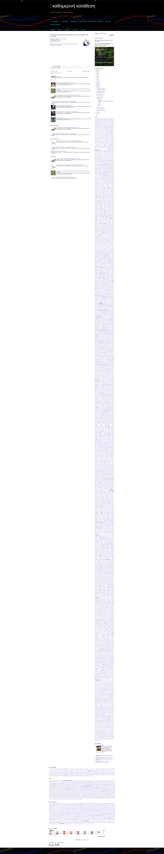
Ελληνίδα (67, 29)
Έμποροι (112, 314)
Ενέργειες (103, 316)
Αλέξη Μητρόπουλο (105, 168)
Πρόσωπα (101, 555)
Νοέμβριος (100, 482)
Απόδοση (100, 193)
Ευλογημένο (96, 343)
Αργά (101, 197)
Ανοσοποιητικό (110, 183)
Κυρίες (113, 421)
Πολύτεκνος (112, 539)
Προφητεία (96, 558)
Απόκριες (96, 194)
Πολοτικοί (96, 539)
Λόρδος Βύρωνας (111, 434)
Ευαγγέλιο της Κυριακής (99, 341)
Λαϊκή (98, 427)
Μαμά (113, 439)
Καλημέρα (54, 68)
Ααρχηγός (96, 146)
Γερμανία (96, 237)
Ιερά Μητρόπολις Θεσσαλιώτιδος (106, 371)
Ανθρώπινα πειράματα (106, 182)
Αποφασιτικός (100, 196)
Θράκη (102, 366)
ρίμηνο (111, 564)
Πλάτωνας (99, 530)
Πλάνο (104, 529)
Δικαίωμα (100, 277)
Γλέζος (98, 251)
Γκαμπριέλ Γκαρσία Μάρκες (99, 250)
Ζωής (100, 353)
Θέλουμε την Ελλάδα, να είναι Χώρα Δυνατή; (63, 105)
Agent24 (100, 21)
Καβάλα (106, 382)
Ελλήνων (100, 312)
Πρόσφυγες (96, 554)
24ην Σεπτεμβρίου (106, 132)
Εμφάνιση (99, 315)
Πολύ (98, 539)
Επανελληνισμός (97, 326)
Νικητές (107, 478)
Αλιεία (101, 169)
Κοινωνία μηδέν (105, 407)
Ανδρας (110, 178)
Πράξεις (105, 543)
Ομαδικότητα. (97, 494)
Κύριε (101, 421)
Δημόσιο (101, 265)
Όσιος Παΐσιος (101, 502)
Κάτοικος (99, 399)
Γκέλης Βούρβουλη (106, 250)
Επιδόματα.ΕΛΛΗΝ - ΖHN (99, 327)
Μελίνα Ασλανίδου (100, 451)
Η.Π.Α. (109, 354)
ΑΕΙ (113, 161)
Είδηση (99, 291)
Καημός (96, 383)
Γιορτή (102, 246)
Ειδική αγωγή (103, 291)
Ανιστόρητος (100, 183)
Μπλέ (110, 470)
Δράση (110, 280)
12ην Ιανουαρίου (111, 120)
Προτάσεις (96, 556)
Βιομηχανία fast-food (111, 220)
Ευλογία (100, 343)
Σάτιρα (111, 568)
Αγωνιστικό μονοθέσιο (98, 161)
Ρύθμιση (108, 565)
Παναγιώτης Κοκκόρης (98, 508)
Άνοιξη (106, 183)
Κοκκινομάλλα (101, 409)
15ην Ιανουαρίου (101, 123)
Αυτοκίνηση (101, 211)
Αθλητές (101, 164)
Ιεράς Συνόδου (100, 373)
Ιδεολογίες (99, 370)
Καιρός (106, 385)
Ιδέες (113, 369)
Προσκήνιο (104, 552)
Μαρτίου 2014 (99, 108)
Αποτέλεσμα (109, 195)
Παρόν (102, 519)
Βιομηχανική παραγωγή (98, 222)
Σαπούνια (108, 567)
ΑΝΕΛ (113, 180)
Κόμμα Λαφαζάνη (111, 410)
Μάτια (100, 447)
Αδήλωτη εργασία (104, 161)
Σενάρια (99, 572)
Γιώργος (113, 246)
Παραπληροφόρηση (98, 516)
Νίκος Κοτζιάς (99, 480)
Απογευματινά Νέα (101, 192)
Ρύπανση (111, 565)
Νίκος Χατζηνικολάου (98, 481)
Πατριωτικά (108, 521)
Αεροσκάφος (96, 163)
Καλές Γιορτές (107, 387)
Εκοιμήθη (96, 296)
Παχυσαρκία (112, 522)
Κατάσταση (112, 397)
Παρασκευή (107, 516)
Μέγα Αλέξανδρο (106, 448)
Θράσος (105, 366)
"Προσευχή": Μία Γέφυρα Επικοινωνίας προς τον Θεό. (65, 82)
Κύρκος (100, 422)
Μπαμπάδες (96, 469)
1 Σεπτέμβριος (109, 118)
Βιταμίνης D (105, 224)
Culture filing (82, 21)
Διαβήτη (109, 267)
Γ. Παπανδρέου (102, 232)
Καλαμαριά (103, 387)
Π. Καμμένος (97, 505)
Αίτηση (107, 165)
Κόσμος (106, 412)
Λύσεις (99, 435)
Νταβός (98, 484)
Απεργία (112, 190)
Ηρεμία (96, 358)
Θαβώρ (106, 358)
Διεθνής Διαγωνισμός (102, 275)
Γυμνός (103, 253)
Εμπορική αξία (102, 314)
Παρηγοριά (108, 518)
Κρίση (103, 415)
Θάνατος (99, 359)
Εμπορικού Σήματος (108, 314)
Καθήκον (96, 384)
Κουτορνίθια (99, 414)
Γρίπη (99, 253)
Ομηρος (100, 494)
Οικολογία (105, 490)
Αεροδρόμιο (104, 162)
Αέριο (100, 162)
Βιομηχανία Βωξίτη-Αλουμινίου (99, 219)
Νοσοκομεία (108, 483)
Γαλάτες (113, 232)
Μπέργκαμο (103, 470)
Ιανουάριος (109, 368)
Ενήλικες (107, 316)
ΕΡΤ (113, 338)
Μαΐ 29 (99, 99)
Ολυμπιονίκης (104, 493)
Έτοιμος (113, 340)
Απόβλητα (102, 191)
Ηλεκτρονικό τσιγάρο (98, 356)
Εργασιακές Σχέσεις (98, 337)
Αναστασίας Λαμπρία (110, 176)
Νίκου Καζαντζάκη (104, 481)
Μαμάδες (96, 440)
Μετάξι (103, 453)
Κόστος (110, 412)
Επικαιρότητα (112, 327)
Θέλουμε (113, 360)
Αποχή (108, 196)
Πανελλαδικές (104, 508)
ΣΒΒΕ (98, 569)
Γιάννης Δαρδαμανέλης (98, 245)
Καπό (95, 394)
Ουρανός (96, 504)
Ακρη (99, 166)
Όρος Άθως (106, 500)
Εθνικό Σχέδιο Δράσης (102, 290)
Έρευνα (99, 338)
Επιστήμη (96, 330)
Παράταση (100, 517)
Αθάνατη (112, 163)
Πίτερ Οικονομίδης (97, 529)
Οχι (108, 504)
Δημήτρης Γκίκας (111, 261)
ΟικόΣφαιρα (109, 491)
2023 (97, 73)
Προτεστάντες (100, 557)
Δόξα (98, 279)
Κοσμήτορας (102, 412)
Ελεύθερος (96, 303)
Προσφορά (108, 553)
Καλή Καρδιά (112, 387)
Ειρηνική (113, 292)
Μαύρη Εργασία (104, 447)
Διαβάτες (106, 267)
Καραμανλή (106, 394)
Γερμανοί (112, 237)
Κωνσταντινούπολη (103, 423)
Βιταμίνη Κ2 (97, 224)
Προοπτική (107, 551)
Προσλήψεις (96, 553)
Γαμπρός (112, 233)
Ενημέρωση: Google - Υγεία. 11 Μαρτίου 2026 (59, 151)
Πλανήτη (101, 529)
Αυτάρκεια (96, 210)
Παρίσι (96, 519)
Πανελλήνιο (108, 508)
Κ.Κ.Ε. (100, 382)
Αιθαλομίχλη (112, 164)
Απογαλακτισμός (106, 191)
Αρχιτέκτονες (105, 205)
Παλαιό (106, 507)
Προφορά (103, 558)
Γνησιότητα (96, 252)
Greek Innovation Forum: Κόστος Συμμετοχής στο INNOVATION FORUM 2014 (69, 164)
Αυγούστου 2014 (100, 94)
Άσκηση (99, 206)
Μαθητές (101, 437)
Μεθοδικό (96, 450)
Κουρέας (96, 414)
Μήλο (101, 455)
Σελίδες (96, 571)
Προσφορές (112, 553)
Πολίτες (109, 533)
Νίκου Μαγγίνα (109, 481)
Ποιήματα (109, 532)
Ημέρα (113, 356)
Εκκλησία (107, 294)
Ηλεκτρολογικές (103, 355)
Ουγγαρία (104, 503)
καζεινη (113, 382)
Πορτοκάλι (107, 541)
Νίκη (104, 478)
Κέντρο (105, 400)
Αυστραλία (109, 209)
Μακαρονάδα (108, 438)
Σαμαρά (96, 567)
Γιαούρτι (111, 245)
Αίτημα (102, 165)
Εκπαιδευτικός (105, 297)
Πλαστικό (109, 529)
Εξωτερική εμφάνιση (105, 324)
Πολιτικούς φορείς (97, 538)
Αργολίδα (106, 197)
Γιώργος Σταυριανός (103, 248)
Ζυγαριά (96, 352)
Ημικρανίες (103, 357)
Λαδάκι (106, 426)
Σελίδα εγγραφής (111, 570)
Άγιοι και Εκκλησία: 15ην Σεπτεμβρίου (105, 150)
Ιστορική (99, 379)
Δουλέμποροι (105, 279)
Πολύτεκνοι (108, 539)
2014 (97, 86)
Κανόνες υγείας (97, 393)
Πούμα (104, 542)
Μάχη (113, 447)
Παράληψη (101, 515)
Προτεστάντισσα (105, 557)
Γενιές (103, 235)
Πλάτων (96, 530)
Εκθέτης (104, 294)
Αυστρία (113, 209)
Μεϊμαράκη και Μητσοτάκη (102, 450)
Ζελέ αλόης (103, 351)
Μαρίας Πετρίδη (102, 442)
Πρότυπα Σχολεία (111, 557)
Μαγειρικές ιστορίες (110, 435)
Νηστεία (100, 478)
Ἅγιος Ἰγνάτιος (109, 153)
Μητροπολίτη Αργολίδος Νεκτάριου (100, 456)
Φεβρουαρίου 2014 (100, 110)
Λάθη (108, 426)
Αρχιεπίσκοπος (100, 205)
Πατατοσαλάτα (97, 520)
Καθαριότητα (100, 383)
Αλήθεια (96, 169)
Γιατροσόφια (96, 246)
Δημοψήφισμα (102, 267)
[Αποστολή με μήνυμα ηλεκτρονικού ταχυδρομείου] (54, 66)
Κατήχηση (96, 399)
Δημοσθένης (112, 264)
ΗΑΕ (113, 354)
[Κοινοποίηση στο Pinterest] (59, 66)
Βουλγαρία (112, 225)
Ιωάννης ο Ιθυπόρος (107, 380)
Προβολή (102, 545)
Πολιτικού (108, 537)
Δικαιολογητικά (103, 276)
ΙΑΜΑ (107, 368)
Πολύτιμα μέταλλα (101, 540)
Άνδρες (96, 180)
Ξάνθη (96, 485)
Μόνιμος (96, 466)
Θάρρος (110, 359)
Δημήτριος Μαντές (111, 262)
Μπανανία (103, 469)
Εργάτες (106, 337)
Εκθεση (99, 294)
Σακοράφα (104, 566)
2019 (97, 79)
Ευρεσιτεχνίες (103, 343)
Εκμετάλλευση (110, 295)
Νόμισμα (104, 482)
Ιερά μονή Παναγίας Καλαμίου (107, 372)
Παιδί (99, 506)
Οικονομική (100, 491)
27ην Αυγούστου (101, 135)
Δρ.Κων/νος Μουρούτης (104, 280)
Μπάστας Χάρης (111, 469)
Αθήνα (98, 164)
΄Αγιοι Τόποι (104, 118)
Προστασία (104, 553)
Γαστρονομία (97, 234)
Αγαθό (99, 146)
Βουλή (107, 226)
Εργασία (96, 336)
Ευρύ (106, 343)
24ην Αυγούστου (99, 132)
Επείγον (103, 326)
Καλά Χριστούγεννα (108, 386)
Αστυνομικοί (108, 206)
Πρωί (110, 559)
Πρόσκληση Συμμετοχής (110, 552)
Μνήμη (109, 464)
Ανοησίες (103, 183)
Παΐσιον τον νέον (108, 506)
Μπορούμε (112, 470)
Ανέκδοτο (110, 180)
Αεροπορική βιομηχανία (110, 162)
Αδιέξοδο (109, 161)
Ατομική (113, 208)
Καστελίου (101, 396)
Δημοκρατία (104, 263)
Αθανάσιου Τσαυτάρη (107, 163)
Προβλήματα (112, 544)
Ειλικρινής (104, 292)
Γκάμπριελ (112, 249)
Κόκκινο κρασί (97, 409)
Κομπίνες (109, 411)
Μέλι (95, 451)
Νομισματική (112, 482)
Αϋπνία (107, 209)
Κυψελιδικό (107, 422)
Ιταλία (106, 379)
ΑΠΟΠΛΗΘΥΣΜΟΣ (97, 195)
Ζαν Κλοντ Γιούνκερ (98, 351)
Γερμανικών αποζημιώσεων (102, 237)
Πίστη (101, 528)
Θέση (98, 365)
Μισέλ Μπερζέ (102, 464)
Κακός (100, 386)
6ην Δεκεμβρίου (101, 143)
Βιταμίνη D (101, 224)
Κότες (113, 412)
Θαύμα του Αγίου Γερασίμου (99, 360)
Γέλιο (106, 234)
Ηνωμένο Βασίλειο (107, 357)
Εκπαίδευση (104, 296)
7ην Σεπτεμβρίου (111, 143)
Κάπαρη (107, 393)
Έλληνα (96, 304)
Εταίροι (108, 340)
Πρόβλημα (108, 544)
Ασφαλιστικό (100, 208)
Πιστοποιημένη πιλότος (108, 528)
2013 (97, 112)
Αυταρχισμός (101, 210)
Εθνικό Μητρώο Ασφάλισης (107, 289)
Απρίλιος (96, 197)
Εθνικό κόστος (100, 289)
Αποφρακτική (104, 196)
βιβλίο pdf (99, 218)
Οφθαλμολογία (105, 504)
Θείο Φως (107, 360)
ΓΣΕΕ (101, 253)
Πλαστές (106, 529)
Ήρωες (101, 358)
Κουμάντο (107, 413)
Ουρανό (113, 503)
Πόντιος (110, 540)
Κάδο (111, 382)
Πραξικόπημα (112, 543)
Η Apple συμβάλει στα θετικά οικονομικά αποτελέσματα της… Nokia (67, 95)
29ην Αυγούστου (109, 137)
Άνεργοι (110, 181)
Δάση (111, 254)
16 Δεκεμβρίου (112, 123)
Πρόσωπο (112, 555)
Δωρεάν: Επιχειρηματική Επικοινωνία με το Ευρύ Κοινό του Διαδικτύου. (64, 101)
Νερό (102, 477)
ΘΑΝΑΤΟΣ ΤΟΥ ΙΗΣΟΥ (105, 359)
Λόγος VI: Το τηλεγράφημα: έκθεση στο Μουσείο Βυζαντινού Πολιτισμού (64, 177)
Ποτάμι (98, 542)
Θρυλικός (96, 367)
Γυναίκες (108, 253)
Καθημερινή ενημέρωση (110, 384)
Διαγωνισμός (97, 268)
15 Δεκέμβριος (97, 123)
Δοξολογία (100, 279)
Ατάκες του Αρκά (105, 208)
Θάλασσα (109, 358)
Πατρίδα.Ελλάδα (97, 521)
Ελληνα (113, 303)
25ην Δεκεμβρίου (101, 133)
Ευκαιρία (113, 342)
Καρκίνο (103, 395)
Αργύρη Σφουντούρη (111, 197)
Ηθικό (98, 355)
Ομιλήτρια (103, 494)
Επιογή (109, 329)
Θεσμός (100, 365)
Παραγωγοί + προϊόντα (99, 513)
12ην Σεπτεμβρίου (98, 121)
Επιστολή (96, 331)
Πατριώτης (105, 521)
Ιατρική (99, 369)
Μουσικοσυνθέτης (97, 468)
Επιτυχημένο (109, 331)
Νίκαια (103, 478)
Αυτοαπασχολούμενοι (111, 210)
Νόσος (111, 483)
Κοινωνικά (109, 407)
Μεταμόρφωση (108, 452)
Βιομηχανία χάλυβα (104, 220)
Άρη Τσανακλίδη (109, 198)
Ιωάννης (109, 379)
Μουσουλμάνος (107, 468)
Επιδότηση (105, 327)
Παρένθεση (104, 518)
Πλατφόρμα (112, 529)
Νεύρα (104, 477)
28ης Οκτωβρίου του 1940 (103, 137)
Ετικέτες (110, 340)
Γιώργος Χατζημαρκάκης (110, 248)
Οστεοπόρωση (100, 503)
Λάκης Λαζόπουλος (108, 427)
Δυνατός (96, 282)
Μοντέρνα (103, 466)
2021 (97, 76)
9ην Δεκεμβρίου (109, 144)
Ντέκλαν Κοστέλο (107, 484)
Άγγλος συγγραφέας (98, 147)
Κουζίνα (104, 413)
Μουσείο (113, 466)
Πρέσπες (96, 544)
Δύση (104, 282)
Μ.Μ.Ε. (106, 435)
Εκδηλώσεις (108, 293)
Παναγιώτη (112, 507)
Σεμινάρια (102, 571)
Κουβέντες (100, 413)
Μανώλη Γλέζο (105, 440)
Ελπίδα (103, 312)
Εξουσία (113, 323)
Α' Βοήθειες (105, 145)
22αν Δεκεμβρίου (103, 130)
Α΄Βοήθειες (112, 145)
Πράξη (108, 543)
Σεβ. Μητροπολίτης (106, 569)
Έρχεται (96, 339)
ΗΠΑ (111, 357)
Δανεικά (102, 254)
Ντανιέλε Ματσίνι (102, 484)
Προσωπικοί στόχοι (107, 555)
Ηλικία (106, 356)
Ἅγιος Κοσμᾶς (100, 154)
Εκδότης (96, 294)
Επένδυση (107, 326)
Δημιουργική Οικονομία (98, 263)
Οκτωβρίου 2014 (100, 91)
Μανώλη (101, 440)
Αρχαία (110, 203)
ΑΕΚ (95, 162)
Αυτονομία (100, 212)
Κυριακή (105, 420)
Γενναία (104, 236)
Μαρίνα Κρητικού (108, 442)
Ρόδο (113, 564)
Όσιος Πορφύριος (107, 502)
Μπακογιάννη (112, 468)
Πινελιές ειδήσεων (97, 528)
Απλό (99, 191)
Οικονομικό (104, 491)
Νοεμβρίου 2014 (100, 89)
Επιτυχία (112, 331)
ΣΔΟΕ (101, 569)
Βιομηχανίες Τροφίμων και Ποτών (101, 221)
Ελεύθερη (100, 302)
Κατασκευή (102, 397)
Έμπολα (109, 313)
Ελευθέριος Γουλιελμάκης (110, 302)
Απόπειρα (112, 194)
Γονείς (104, 252)
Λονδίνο (106, 434)
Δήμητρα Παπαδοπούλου (104, 260)
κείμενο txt (102, 400)
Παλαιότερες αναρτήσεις (86, 71)
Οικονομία (111, 490)
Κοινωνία (96, 407)
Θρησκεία (108, 366)
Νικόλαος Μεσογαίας (107, 479)
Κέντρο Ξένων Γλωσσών (110, 400)
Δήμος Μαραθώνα (107, 264)
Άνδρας (113, 178)
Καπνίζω (109, 393)
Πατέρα (101, 520)
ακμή (109, 165)
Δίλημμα (106, 277)
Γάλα (110, 232)
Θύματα (99, 367)
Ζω (99, 352)
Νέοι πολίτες (107, 476)
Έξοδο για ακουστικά (103, 323)
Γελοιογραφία (109, 234)
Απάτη (107, 190)
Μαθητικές (104, 437)
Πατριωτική (112, 521)
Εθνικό (96, 289)
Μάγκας (96, 436)
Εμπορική (98, 314)
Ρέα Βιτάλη (96, 564)
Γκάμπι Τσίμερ (108, 249)
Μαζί (98, 436)
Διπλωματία (102, 278)
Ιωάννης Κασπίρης (101, 380)
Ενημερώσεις (112, 316)
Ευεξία (105, 342)
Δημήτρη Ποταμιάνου (98, 261)
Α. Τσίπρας (100, 145)
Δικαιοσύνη (112, 276)
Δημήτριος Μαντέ (105, 262)
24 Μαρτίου (111, 131)
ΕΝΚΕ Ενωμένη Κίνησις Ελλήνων (108, 317)
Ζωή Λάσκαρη (97, 353)
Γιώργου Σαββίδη (103, 249)
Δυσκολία (107, 282)
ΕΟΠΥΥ (109, 324)
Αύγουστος (96, 209)
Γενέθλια (113, 234)
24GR (110, 132)
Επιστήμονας (108, 330)
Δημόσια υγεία (97, 265)
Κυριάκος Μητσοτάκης (110, 420)
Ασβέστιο (109, 205)
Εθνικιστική (112, 288)
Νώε (113, 484)
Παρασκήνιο (112, 516)
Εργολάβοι (96, 338)
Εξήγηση (96, 323)
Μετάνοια (100, 453)
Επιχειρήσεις (112, 333)
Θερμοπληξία (109, 364)
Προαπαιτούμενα (100, 544)
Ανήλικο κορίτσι (100, 182)
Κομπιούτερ (112, 411)
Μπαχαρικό (99, 470)
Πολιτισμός (102, 538)
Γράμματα (96, 253)
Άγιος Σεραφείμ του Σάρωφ (107, 155)
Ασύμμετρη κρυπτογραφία (99, 207)
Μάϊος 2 (101, 438)
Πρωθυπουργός (107, 559)
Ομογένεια (107, 494)
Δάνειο (104, 254)
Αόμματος (100, 190)
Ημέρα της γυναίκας (98, 357)
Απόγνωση (106, 192)
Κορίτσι (96, 412)
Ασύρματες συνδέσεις (107, 207)
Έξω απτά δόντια (99, 324)
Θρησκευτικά (112, 366)
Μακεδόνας (112, 438)
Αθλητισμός (107, 164)
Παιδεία (96, 506)
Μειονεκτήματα (112, 450)
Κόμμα (107, 410)
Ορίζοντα (96, 500)
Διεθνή (98, 275)
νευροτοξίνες (96, 478)
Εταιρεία (105, 340)
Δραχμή (112, 280)
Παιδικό (104, 506)
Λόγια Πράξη (104, 433)
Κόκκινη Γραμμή (109, 408)
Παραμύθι (112, 515)
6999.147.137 (97, 143)
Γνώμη (99, 252)
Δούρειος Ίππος (110, 279)
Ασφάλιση (96, 208)
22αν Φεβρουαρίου (109, 130)
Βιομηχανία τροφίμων (98, 220)
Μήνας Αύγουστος (106, 455)
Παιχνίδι (100, 507)
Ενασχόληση (112, 315)
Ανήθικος (96, 182)
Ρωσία (96, 566)
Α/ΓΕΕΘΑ (108, 145)
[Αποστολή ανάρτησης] (53, 66)
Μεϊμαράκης (107, 450)
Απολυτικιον (100, 194)
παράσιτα (103, 516)
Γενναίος (106, 236)
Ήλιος (111, 356)
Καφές (111, 399)
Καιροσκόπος (110, 385)
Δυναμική (106, 281)
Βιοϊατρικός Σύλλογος (105, 218)
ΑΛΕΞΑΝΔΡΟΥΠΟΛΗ (98, 168)
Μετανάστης (96, 453)
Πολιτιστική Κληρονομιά (108, 538)
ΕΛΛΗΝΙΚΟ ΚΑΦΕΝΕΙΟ (103, 310)
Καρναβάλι (109, 395)
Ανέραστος (100, 181)
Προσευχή (96, 552)
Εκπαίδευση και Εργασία (110, 296)
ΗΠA (113, 357)
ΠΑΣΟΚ (108, 519)
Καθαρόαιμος (104, 383)
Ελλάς (104, 303)
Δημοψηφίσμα (97, 267)
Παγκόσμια (101, 505)
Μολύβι (105, 465)
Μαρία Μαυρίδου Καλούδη (105, 441)
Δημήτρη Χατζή (105, 261)
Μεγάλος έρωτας (101, 449)
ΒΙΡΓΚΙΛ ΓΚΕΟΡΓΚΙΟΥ (104, 223)
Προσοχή (100, 553)
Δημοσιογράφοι (111, 265)
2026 (97, 70)
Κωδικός (111, 422)
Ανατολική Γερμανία (107, 177)
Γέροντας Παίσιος (100, 239)
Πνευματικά (108, 531)
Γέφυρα (96, 241)
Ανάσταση (104, 176)
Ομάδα (108, 493)
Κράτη (105, 414)
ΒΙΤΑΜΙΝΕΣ (109, 223)
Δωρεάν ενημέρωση (108, 283)
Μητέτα (113, 455)
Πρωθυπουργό (101, 559)
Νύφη (111, 484)
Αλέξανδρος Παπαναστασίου (110, 167)
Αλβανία (104, 167)
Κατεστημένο (108, 398)
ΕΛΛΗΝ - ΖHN (108, 303)
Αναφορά (100, 178)
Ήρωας (99, 358)
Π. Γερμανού (112, 504)
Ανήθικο (113, 181)
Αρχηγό (113, 204)
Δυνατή (113, 281)
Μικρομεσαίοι (97, 463)
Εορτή (96, 325)
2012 (97, 113)
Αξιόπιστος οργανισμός (102, 189)
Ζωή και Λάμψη (104, 352)
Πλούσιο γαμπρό (101, 531)
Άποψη (113, 196)
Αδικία (112, 161)
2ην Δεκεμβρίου (106, 138)
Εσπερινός (96, 340)
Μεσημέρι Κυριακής (98, 452)
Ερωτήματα (106, 339)
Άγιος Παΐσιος (100, 155)
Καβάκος (102, 382)
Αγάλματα (101, 146)
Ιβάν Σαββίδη (110, 369)
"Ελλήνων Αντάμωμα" (98, 118)
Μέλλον (104, 451)
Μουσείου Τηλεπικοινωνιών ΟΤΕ (99, 467)
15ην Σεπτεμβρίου (107, 123)
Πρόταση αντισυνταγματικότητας (106, 556)
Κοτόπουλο (96, 413)
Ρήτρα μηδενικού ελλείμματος (105, 564)
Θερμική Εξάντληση (104, 364)
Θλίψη (113, 365)
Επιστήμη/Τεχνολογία (101, 330)
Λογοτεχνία (103, 434)
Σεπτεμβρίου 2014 (100, 92)
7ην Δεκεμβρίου (106, 143)
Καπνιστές (112, 393)
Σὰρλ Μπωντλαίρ (107, 568)
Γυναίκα (105, 253)
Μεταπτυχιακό (107, 453)
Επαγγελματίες (103, 325)
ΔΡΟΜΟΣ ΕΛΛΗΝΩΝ (98, 281)
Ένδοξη (96, 316)
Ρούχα (102, 565)
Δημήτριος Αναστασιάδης (98, 262)
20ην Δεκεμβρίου (100, 129)
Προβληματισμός (97, 545)
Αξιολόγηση (96, 189)
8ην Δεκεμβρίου (97, 144)
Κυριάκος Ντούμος (97, 421)
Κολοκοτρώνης (97, 410)
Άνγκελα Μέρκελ (104, 178)
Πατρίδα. (112, 520)
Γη (112, 241)
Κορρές (99, 412)
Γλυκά (108, 251)
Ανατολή (102, 177)
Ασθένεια (112, 205)
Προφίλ (100, 558)
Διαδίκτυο (112, 268)
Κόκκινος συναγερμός (107, 409)
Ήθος (100, 355)
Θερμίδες (99, 364)
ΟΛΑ (99, 492)
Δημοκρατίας (108, 263)
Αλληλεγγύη (108, 169)
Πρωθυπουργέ (97, 559)
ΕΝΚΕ (101, 317)
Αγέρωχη (102, 147)
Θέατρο (104, 360)
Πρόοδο (100, 551)
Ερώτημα (102, 339)
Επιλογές (100, 328)
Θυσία (104, 367)
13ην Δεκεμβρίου (103, 121)
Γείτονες (101, 234)
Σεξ (101, 572)
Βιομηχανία (112, 218)
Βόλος (102, 225)
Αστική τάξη (105, 206)
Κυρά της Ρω (99, 420)
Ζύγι (98, 352)
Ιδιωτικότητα (99, 371)
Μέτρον (106, 454)
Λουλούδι (96, 435)
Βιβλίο (96, 218)
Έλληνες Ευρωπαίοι (108, 304)
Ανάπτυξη (108, 175)
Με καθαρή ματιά (100, 448)
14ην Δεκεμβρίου (100, 122)
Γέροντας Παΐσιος (106, 239)
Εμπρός (96, 315)
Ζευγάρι (106, 351)
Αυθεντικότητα (104, 209)
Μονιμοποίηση (112, 465)
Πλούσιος (105, 531)
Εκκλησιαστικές (112, 294)
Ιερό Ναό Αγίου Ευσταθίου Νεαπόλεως (108, 373)
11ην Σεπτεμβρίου (101, 120)
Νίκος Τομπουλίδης (111, 480)
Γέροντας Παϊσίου (111, 239)
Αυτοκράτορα (97, 212)
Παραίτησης (103, 514)
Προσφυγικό (101, 554)
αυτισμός (105, 210)
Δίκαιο (99, 276)
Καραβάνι (102, 394)
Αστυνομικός (112, 206)
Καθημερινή (104, 384)
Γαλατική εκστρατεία (98, 233)
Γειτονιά (104, 234)
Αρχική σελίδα (70, 71)
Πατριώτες (101, 521)
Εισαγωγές (100, 293)
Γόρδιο (106, 252)
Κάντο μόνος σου (102, 393)
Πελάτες (105, 523)
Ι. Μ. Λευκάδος (111, 367)
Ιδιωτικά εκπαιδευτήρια (107, 370)
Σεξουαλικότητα (104, 572)
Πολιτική (97, 534)
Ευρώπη (102, 347)
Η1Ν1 (111, 354)
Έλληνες (102, 304)
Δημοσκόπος (112, 266)
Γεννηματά (109, 236)
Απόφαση (96, 196)
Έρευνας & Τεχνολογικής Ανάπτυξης (106, 338)
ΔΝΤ (111, 278)
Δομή (113, 278)
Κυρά (95, 420)
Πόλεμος (105, 533)
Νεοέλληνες (100, 476)
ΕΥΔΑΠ (103, 342)
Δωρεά (101, 283)
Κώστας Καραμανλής (104, 424)
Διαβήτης (112, 267)
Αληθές (99, 169)
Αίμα (95, 165)
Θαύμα (113, 359)
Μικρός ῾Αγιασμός (103, 463)
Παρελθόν (104, 517)
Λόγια (100, 433)
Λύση (101, 435)
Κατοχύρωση (103, 399)
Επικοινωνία (97, 328)
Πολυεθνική (101, 539)
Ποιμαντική (112, 532)
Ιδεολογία (96, 370)
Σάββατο (101, 566)
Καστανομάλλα (97, 396)
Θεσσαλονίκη (104, 365)
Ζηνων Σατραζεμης (111, 351)
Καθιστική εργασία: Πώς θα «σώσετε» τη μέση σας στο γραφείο (67, 111)
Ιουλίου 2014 (99, 95)
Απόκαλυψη (112, 193)
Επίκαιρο (108, 327)
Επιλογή (103, 328)
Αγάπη (104, 146)
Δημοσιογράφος (97, 266)
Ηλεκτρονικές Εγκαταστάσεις (110, 355)
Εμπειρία (102, 313)
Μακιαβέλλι (107, 439)
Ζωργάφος (103, 353)
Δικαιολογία (108, 276)
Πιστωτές (112, 528)
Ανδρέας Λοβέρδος (104, 179)
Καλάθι (113, 386)
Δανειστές (106, 254)
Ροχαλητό (105, 565)
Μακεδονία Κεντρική (102, 439)
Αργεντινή (103, 197)
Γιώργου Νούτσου (97, 249)
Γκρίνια (111, 250)
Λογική (107, 433)
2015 (97, 85)
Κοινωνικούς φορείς (101, 408)
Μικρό (113, 462)
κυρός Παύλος (104, 422)
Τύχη (60, 68)
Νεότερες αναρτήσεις (53, 71)
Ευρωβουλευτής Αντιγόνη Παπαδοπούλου (101, 344)
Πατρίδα (108, 520)
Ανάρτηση (100, 176)
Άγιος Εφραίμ (104, 153)
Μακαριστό (104, 438)
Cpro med (108, 21)
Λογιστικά (99, 434)
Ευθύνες (107, 342)
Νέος (101, 477)
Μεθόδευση (112, 449)
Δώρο (104, 284)
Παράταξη (96, 517)
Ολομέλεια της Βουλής (98, 493)
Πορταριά (104, 541)
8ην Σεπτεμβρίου (103, 144)
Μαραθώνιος (110, 440)
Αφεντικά (113, 212)
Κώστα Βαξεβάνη (109, 423)
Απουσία (113, 195)
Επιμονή (99, 329)
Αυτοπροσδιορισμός (105, 212)
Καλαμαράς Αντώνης (98, 387)
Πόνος (106, 540)
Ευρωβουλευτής (111, 343)
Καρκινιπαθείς (100, 395)
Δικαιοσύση (96, 277)
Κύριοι (96, 422)
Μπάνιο (107, 469)
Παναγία (109, 507)
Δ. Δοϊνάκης (111, 253)
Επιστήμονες (112, 330)
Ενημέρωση (97, 317)
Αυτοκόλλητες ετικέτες (110, 211)
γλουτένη (105, 251)
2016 (97, 83)
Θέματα (98, 361)
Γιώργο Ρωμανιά (108, 246)
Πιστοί (103, 528)
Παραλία (105, 515)
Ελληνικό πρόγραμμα (98, 311)
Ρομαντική (96, 565)
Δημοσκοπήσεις (102, 266)
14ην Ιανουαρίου (106, 122)
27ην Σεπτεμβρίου (111, 135)
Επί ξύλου (112, 326)
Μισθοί (106, 464)
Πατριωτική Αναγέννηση (99, 522)
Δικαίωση (103, 277)
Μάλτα (111, 439)
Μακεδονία (96, 439)
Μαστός (96, 447)
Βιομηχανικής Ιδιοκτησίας (107, 222)
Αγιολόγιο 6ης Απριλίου (110, 151)
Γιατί (113, 245)
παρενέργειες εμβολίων (98, 518)
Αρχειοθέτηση (107, 204)
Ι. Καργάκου (107, 367)
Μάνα (99, 440)
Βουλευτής (103, 226)
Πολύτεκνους (97, 540)
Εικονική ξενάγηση (108, 291)
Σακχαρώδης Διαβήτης (110, 566)
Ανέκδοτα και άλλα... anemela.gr (103, 180)
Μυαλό (98, 471)
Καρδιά (110, 394)
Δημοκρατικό (101, 264)
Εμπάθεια (98, 313)
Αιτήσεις (104, 165)
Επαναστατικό (112, 325)
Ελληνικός (103, 311)
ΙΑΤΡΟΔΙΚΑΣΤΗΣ (102, 369)
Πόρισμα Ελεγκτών (100, 541)
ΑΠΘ (95, 191)
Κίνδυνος (110, 402)
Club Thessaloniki (55, 24)
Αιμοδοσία (98, 165)
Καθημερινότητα (97, 385)
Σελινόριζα (98, 571)
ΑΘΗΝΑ (96, 164)
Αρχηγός (96, 205)
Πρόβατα (104, 544)
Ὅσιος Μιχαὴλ (97, 502)
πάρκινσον (98, 519)
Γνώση (102, 252)
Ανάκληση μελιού (97, 175)
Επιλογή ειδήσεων (108, 328)
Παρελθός (108, 517)
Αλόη (111, 169)
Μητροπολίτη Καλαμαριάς (110, 456)
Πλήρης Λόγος (106, 530)
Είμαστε (107, 292)
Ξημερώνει (100, 486)
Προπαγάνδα (112, 551)
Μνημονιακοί (112, 464)
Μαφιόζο (108, 447)
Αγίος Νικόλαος (104, 154)
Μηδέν (99, 455)
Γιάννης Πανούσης (106, 245)
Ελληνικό (96, 310)
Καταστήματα (97, 398)
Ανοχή (113, 183)
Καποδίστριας (99, 394)
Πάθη (104, 505)
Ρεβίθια (100, 564)
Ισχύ (104, 379)
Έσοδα (113, 339)
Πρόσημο (100, 552)
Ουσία (99, 504)
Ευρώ (108, 343)
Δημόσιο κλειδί (106, 265)
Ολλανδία (108, 492)
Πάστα (111, 519)
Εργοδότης (112, 337)
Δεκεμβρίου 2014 (100, 88)
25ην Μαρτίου (106, 133)
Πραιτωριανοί (102, 543)
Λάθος (110, 426)
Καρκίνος (106, 395)
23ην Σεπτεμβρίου (106, 131)
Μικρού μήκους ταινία (110, 463)
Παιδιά (101, 506)
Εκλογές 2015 (100, 295)
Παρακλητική (97, 515)
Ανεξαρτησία (96, 181)
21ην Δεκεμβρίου (111, 129)
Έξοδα (99, 323)
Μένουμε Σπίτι (108, 451)
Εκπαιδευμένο (100, 296)
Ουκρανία (109, 503)
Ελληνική (96, 306)
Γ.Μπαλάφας (107, 232)
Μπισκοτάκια (107, 470)
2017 (97, 82)
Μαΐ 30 (99, 98)
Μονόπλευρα (100, 466)
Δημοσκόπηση (107, 266)
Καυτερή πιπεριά (107, 399)
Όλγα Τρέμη (102, 492)
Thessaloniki (64, 21)
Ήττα (103, 358)
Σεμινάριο (105, 571)
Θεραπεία (96, 364)
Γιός (104, 246)
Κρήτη (113, 414)
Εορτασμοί (112, 324)
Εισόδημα (104, 293)
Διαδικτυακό (108, 268)
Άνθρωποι (112, 182)
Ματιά (98, 447)
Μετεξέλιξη (101, 454)
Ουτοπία (101, 504)
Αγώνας (109, 160)
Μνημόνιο (96, 465)
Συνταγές (83, 29)
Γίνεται (100, 246)
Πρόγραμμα (104, 546)
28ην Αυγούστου (97, 136)
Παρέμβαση (112, 517)
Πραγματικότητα (97, 543)
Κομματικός (106, 411)
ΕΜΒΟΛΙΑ (106, 312)
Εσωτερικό (102, 340)
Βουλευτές (96, 226)
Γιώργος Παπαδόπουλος (107, 247)
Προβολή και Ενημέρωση (109, 545)
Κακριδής (102, 386)
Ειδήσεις (107, 290)
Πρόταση (99, 556)
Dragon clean (58, 76)
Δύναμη (103, 281)
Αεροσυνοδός (101, 163)
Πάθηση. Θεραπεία (109, 505)
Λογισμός (96, 434)
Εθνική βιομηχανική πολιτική (106, 288)
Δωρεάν (103, 283)
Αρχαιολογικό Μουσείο (101, 204)
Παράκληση (112, 514)
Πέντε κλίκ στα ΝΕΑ (59, 117)
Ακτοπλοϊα (111, 166)
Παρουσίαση (105, 519)
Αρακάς (99, 197)
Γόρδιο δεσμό (109, 252)
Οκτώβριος (96, 492)
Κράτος (108, 414)
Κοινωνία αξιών (100, 407)
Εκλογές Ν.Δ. (105, 295)
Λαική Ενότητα (102, 427)
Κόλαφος (112, 409)
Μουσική (106, 467)
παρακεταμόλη (108, 514)
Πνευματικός (100, 532)
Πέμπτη (110, 523)
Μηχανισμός (96, 462)
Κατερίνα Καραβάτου (102, 398)
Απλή (97, 191)
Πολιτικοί (100, 537)
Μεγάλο (110, 448)
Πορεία (96, 541)
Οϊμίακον (112, 491)
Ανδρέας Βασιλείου (98, 179)
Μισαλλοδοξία (97, 464)
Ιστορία (96, 379)
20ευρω (96, 129)
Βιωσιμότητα (109, 224)
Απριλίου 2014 (99, 107)
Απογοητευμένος (111, 192)
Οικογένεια (101, 490)
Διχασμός (108, 278)
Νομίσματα (107, 482)
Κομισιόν (105, 410)
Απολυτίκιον (104, 194)
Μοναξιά (108, 465)
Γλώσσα (111, 251)
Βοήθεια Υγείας (97, 225)
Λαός (109, 428)
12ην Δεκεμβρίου (106, 120)
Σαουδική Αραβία (103, 567)
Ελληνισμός (108, 311)
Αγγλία (113, 146)
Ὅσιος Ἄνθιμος (100, 501)
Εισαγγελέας (96, 293)
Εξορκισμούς (109, 323)
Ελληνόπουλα (97, 312)
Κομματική (102, 411)
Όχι (109, 504)
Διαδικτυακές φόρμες (102, 268)
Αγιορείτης (104, 152)
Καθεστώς (108, 383)
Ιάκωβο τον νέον (103, 368)
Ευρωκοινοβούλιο (111, 344)
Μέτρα (104, 454)
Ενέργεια (99, 316)
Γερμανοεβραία (109, 237)
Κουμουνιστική (112, 413)
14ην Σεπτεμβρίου (111, 122)
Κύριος (98, 422)
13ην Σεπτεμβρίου (110, 121)
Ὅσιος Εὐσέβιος (105, 501)
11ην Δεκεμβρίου (110, 119)
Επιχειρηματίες (106, 332)
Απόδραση (103, 193)
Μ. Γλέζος (103, 435)
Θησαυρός (110, 365)
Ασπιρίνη (101, 206)
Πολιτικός (105, 537)
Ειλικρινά (101, 292)
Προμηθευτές (97, 551)
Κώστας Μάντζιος (107, 425)
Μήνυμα (110, 455)
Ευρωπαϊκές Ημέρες (98, 345)
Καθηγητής (112, 383)
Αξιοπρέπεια (108, 189)
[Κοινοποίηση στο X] (57, 66)
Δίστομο (106, 278)
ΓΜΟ (113, 251)
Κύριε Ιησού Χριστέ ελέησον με (107, 421)
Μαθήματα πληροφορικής (106, 436)
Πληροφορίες (97, 531)
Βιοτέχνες (98, 223)
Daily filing (73, 21)
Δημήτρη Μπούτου (111, 260)
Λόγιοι (110, 433)
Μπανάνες (100, 469)
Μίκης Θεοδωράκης (102, 462)
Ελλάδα (52, 29)
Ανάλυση (105, 175)
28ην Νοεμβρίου (109, 136)
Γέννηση (113, 236)
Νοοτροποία (100, 483)
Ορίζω (98, 500)
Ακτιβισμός (107, 166)
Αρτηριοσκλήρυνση (106, 203)
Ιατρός (107, 369)
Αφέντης (110, 212)
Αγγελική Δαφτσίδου (109, 146)
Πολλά (113, 538)
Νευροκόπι (112, 477)
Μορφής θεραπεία (108, 466)
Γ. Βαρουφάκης (97, 232)
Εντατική (112, 318)
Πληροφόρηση (112, 530)
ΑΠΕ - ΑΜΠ (109, 190)
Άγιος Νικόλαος (109, 154)
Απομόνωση (108, 194)
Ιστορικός (102, 379)
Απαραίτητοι (104, 190)
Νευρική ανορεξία (108, 477)
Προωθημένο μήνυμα (110, 558)
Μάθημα (100, 436)
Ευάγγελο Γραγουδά (107, 341)
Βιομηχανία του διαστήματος (109, 219)
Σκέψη (58, 68)
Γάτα (99, 234)
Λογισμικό (112, 433)
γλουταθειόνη (102, 251)
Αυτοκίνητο (105, 211)
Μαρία (113, 440)
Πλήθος (102, 530)
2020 (97, 77)
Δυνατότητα (99, 282)
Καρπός (113, 395)
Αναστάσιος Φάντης (98, 177)
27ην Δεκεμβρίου (106, 135)
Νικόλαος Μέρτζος (101, 479)
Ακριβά (101, 166)
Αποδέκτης (96, 193)
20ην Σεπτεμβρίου (106, 129)
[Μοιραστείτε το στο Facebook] (58, 66)
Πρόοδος (103, 551)
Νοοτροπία (96, 483)
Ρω (113, 565)
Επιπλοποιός (112, 329)
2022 (97, 74)
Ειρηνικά (110, 292)
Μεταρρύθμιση (97, 454)
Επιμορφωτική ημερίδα (104, 329)
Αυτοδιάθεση (97, 211)
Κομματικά (99, 411)
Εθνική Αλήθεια (99, 288)
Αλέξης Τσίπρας (111, 168)
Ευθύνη (110, 342)
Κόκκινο (113, 408)
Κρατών (110, 414)
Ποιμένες (96, 533)
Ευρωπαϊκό (108, 345)
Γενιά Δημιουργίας (98, 235)
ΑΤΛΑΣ (110, 208)
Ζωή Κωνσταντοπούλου (110, 352)
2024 (97, 71)
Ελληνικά (75, 29)
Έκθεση (101, 294)
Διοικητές (109, 277)
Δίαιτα (99, 269)
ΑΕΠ (97, 162)
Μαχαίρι (111, 447)
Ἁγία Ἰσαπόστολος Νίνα (108, 147)
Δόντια (96, 279)
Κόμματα (96, 411)
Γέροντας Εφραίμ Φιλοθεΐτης (99, 238)
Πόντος (113, 540)
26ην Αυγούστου (97, 134)
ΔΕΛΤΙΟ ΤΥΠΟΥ (111, 255)
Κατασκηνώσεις (107, 397)
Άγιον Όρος (100, 152)
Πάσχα (113, 519)
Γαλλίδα (105, 233)
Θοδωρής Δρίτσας (98, 366)
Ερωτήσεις (109, 339)
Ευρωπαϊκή (104, 345)
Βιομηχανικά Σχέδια (111, 221)
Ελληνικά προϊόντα (111, 305)
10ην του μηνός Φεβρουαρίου (102, 119)
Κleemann (100, 426)
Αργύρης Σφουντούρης (98, 198)
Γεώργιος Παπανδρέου (108, 241)
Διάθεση (96, 269)
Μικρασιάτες (109, 462)
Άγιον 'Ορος (96, 152)
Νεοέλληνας (96, 476)
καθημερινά (100, 384)
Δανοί (109, 254)
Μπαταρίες (96, 470)
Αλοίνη (113, 169)
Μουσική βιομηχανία (111, 467)
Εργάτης (109, 337)
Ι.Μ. (99, 368)
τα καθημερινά (54, 21)
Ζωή (101, 352)
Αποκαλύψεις (108, 193)
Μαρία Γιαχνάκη (97, 441)
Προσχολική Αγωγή (107, 554)
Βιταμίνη (113, 223)
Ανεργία (104, 181)
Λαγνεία (103, 426)
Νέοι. (99, 477)
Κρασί (103, 414)
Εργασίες (102, 337)
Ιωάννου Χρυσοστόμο (108, 381)
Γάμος (110, 233)
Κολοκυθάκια (101, 410)
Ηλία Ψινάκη (103, 356)
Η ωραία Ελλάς (105, 354)
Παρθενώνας (112, 518)
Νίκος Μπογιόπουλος (105, 480)
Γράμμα (113, 252)
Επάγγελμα (99, 325)
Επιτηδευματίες (104, 331)
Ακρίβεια (104, 166)
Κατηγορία (112, 398)
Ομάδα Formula (111, 493)
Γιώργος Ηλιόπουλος (98, 247)
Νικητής (110, 478)
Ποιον (99, 533)
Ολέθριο (105, 492)
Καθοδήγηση (102, 385)
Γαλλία (102, 233)
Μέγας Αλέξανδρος (107, 449)
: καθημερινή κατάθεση (72, 5)
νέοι (103, 476)
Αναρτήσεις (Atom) (57, 73)
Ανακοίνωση (102, 175)
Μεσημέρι (112, 451)
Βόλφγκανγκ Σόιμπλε (106, 225)
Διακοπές (101, 269)
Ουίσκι (107, 503)
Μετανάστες (112, 452)
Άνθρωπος (96, 183)
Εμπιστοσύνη (105, 313)
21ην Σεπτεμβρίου (97, 130)
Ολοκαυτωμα (112, 492)
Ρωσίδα (98, 566)
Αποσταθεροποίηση (104, 195)
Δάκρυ (99, 254)
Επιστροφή (99, 331)
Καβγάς (108, 382)
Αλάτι (102, 167)
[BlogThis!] (56, 66)
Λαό (100, 428)
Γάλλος (108, 233)
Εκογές (113, 295)
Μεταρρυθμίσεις (112, 453)
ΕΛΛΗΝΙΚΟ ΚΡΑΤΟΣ (111, 310)
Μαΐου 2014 (99, 97)
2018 (97, 80)
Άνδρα (108, 178)
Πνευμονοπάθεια (104, 532)
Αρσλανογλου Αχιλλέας (98, 203)
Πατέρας (105, 520)
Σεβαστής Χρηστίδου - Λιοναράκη (104, 570)
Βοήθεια (113, 224)
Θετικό (108, 365)
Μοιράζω (102, 465)
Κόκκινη (105, 408)
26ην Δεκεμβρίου (103, 134)
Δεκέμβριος (106, 255)
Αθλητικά (103, 164)
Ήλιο (108, 356)
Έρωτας (99, 339)
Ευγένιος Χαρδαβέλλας (98, 342)
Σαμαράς (99, 567)
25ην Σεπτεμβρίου (111, 133)
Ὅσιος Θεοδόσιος (111, 501)
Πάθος (113, 505)
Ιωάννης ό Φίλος (100, 381)
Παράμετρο (108, 515)
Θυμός (101, 367)
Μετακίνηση (103, 452)
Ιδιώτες (103, 370)
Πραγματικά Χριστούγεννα (110, 542)
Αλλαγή (104, 169)
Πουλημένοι (101, 542)
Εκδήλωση (112, 293)
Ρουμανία (99, 565)
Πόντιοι (108, 540)
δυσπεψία (110, 282)
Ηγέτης (96, 355)
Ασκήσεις (96, 206)
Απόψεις (110, 196)
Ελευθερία (104, 302)
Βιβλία (107, 217)
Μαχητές (96, 448)
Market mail (91, 21)
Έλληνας (59, 29)
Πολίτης (113, 533)
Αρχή (110, 204)
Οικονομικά (96, 491)
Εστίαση (99, 340)
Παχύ (109, 522)
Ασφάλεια (112, 207)
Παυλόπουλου (106, 522)
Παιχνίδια (102, 507)
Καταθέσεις (108, 396)
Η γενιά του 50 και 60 (109, 353)
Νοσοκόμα (104, 483)
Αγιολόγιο (105, 151)
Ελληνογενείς (112, 311)
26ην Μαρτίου (109, 134)
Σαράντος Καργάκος (101, 568)
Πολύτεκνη (104, 539)
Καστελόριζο (104, 396)
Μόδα (99, 465)
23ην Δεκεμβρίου (101, 131)
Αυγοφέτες (99, 209)
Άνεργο (107, 181)
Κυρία (102, 420)
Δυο (102, 282)
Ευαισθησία (112, 341)
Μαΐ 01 (99, 105)
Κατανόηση (112, 396)
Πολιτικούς (112, 537)
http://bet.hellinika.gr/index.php (55, 41)
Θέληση (110, 360)
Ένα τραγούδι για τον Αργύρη (105, 315)
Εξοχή (96, 324)
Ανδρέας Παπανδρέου (110, 179)
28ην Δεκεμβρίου (103, 136)
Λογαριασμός (97, 433)
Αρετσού (104, 198)
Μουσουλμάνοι (102, 468)
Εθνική (96, 288)
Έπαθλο (108, 325)
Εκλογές (96, 295)
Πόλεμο (102, 533)
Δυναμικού (109, 281)
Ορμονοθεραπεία (102, 500)
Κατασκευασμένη (97, 397)
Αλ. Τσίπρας (99, 167)
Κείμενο (100, 400)
